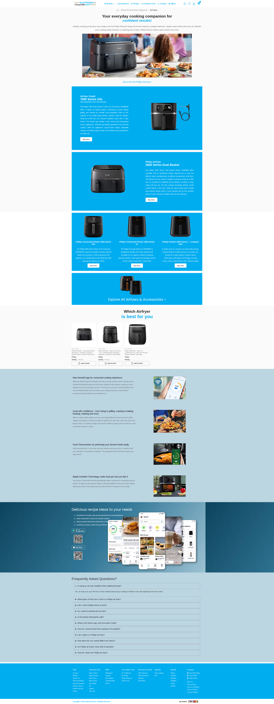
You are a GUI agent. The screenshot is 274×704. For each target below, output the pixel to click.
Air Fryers (75, 349)
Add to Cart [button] (85, 363)
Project (136, 4)
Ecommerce (124, 4)
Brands (110, 4)
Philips (74, 357)
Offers (173, 4)
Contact (163, 4)
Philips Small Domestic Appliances (134, 10)
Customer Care (149, 4)
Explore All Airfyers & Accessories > (137, 299)
